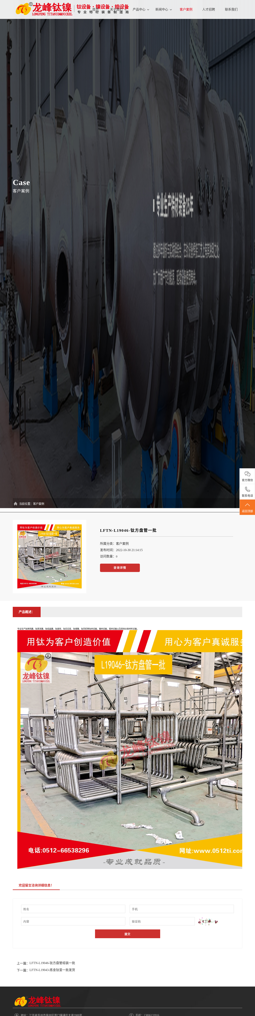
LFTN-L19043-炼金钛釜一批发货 (52, 970)
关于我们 (116, 9)
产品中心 (139, 9)
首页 (95, 9)
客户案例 (186, 9)
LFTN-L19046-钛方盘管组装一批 (52, 963)
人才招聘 (208, 9)
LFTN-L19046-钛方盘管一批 (128, 530)
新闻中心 (161, 9)
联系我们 (231, 9)
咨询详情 (120, 567)
